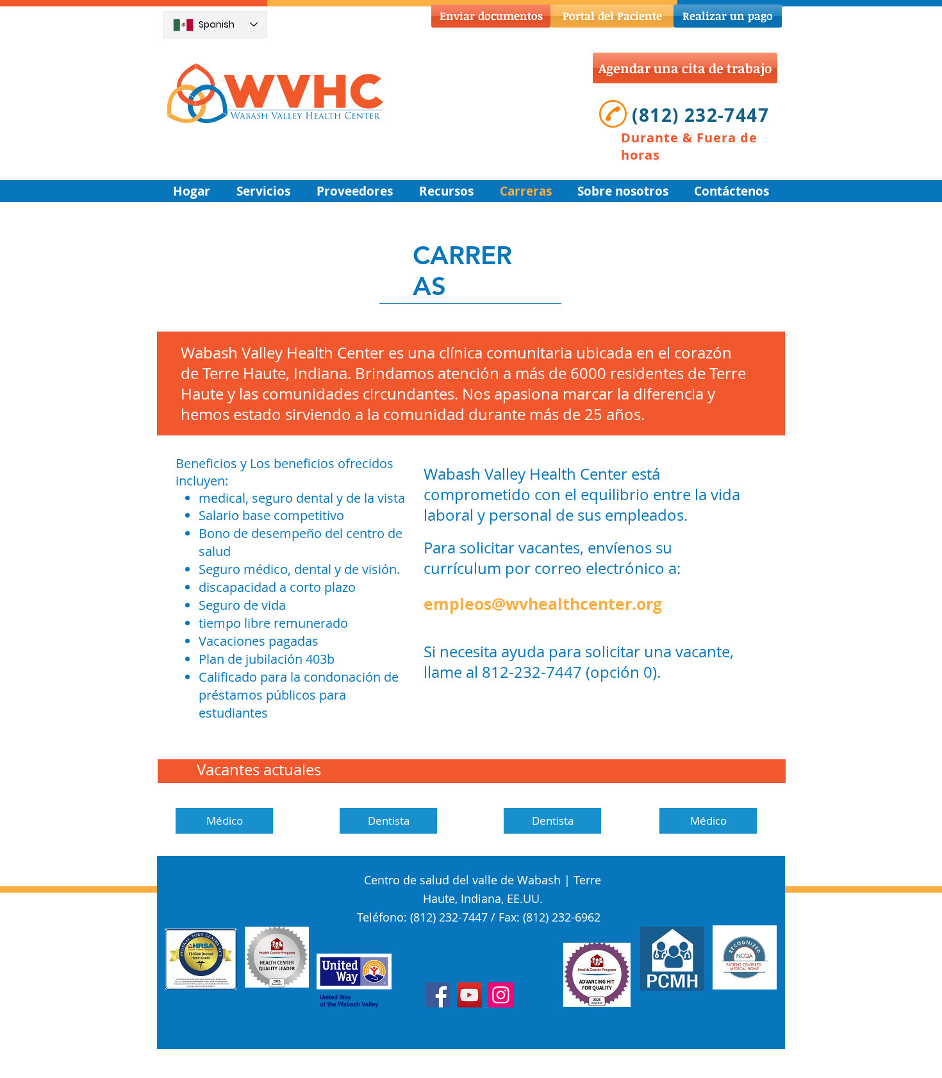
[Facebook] (438, 994)
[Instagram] (500, 994)
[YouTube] (469, 994)
